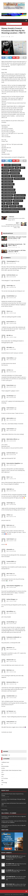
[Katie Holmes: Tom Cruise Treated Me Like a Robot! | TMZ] (4, 238)
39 (12, 36)
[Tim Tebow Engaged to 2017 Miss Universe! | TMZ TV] (4, 251)
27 (19, 239)
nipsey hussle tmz (7, 200)
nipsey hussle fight (7, 181)
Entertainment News (8, 167)
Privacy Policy (4, 809)
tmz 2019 (9, 203)
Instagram (5, 173)
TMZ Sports (13, 206)
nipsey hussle (6, 176)
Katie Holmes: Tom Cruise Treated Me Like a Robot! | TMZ (17, 237)
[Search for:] (14, 24)
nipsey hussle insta (7, 187)
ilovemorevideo (5, 766)
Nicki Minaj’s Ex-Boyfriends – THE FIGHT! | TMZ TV (16, 244)
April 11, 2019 (5, 36)
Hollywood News (15, 170)
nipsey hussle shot (7, 198)
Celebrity (7, 165)
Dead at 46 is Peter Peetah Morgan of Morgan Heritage (13, 799)
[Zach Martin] (3, 878)
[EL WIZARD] (3, 872)
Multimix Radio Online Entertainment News (11, 770)
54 (19, 247)
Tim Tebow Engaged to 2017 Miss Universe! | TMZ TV (17, 251)
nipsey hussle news (7, 195)
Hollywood (5, 170)
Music (2, 774)
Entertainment (16, 165)
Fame (17, 167)
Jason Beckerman (14, 173)
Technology (4, 782)
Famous (22, 167)
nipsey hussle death (7, 178)
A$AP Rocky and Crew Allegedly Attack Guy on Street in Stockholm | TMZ (15, 857)
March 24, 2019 (12, 247)
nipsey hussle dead (16, 176)
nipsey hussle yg (18, 200)
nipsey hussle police (20, 195)
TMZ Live (16, 203)
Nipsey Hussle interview (8, 189)
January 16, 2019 (12, 253)
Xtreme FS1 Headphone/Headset (10, 211)
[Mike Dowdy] (3, 886)
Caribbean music (5, 762)
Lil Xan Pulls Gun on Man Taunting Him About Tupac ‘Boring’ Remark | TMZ (16, 878)
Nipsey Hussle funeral (8, 184)
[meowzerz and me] (3, 858)
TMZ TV (20, 206)
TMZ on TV (5, 206)
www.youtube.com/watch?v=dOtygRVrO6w (13, 209)
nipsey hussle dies (19, 178)
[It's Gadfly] (3, 865)
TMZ (3, 203)
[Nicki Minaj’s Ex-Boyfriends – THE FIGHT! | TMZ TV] (4, 245)
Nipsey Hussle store (19, 198)
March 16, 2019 (12, 239)
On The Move (4, 778)
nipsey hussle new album (9, 192)
